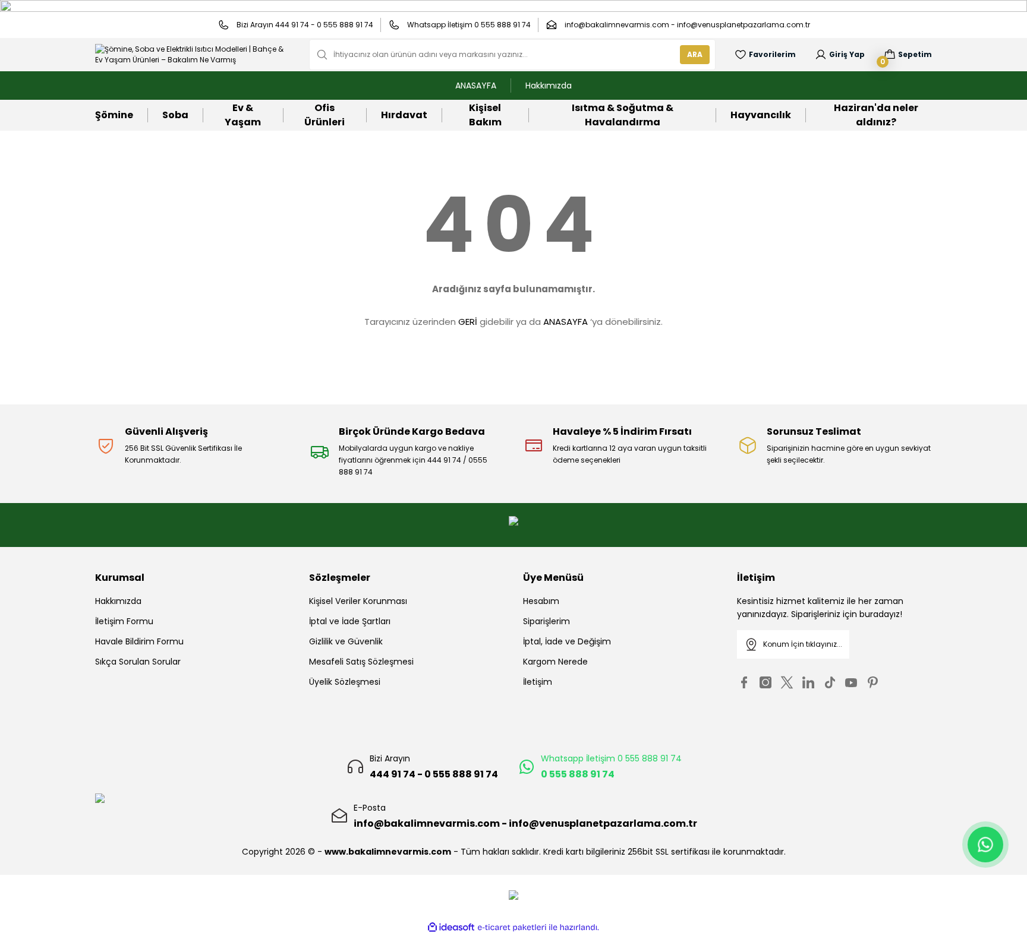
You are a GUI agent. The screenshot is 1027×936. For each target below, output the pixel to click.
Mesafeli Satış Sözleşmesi (361, 662)
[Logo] (192, 54)
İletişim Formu (124, 621)
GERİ (467, 321)
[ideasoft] (451, 927)
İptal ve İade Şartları (349, 621)
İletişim (537, 682)
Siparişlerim (546, 621)
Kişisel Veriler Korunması (358, 601)
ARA (694, 54)
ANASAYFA (565, 321)
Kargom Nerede (555, 662)
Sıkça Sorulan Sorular (138, 662)
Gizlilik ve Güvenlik (346, 641)
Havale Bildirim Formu (139, 641)
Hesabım (541, 601)
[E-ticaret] (512, 927)
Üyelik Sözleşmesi (344, 682)
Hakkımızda (118, 601)
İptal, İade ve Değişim (567, 641)
